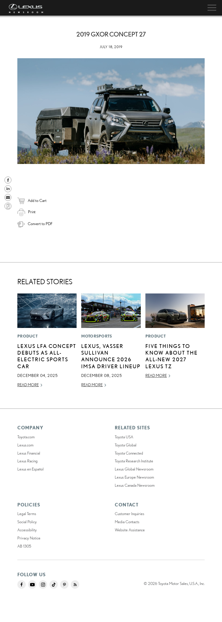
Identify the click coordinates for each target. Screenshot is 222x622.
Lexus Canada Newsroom (135, 485)
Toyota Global (125, 445)
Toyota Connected (129, 453)
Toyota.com (26, 437)
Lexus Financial (28, 453)
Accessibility (27, 530)
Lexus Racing (27, 461)
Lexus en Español (30, 469)
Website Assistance (130, 530)
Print (32, 211)
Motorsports (96, 336)
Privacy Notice (28, 538)
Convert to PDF (40, 223)
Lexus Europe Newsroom (134, 477)
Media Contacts (127, 521)
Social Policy (27, 521)
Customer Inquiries (129, 513)
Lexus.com (25, 445)
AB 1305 (24, 546)
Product (27, 336)
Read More (28, 384)
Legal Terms (26, 513)
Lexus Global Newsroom (134, 469)
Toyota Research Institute (134, 461)
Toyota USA (124, 437)
